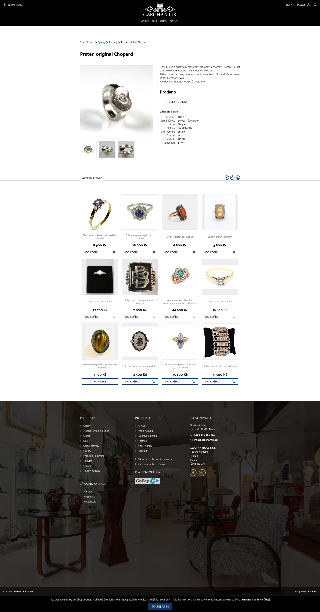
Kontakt (175, 21)
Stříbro (86, 436)
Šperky (101, 42)
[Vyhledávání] (315, 4)
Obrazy (87, 451)
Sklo (85, 441)
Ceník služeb (145, 446)
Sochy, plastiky (91, 446)
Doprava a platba (147, 436)
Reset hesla (89, 501)
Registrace (89, 496)
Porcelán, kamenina (93, 456)
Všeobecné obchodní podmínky (155, 459)
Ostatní (87, 466)
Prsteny (113, 42)
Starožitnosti (149, 21)
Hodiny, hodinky (91, 471)
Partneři (142, 441)
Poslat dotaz (177, 102)
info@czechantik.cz (206, 440)
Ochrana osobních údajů (151, 464)
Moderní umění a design (96, 431)
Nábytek (87, 461)
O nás (163, 21)
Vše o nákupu (145, 431)
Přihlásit (87, 491)
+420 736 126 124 (204, 435)
